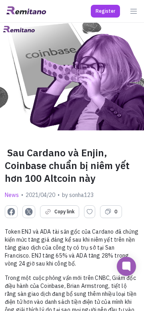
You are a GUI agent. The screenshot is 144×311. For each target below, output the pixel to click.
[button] (105, 11)
